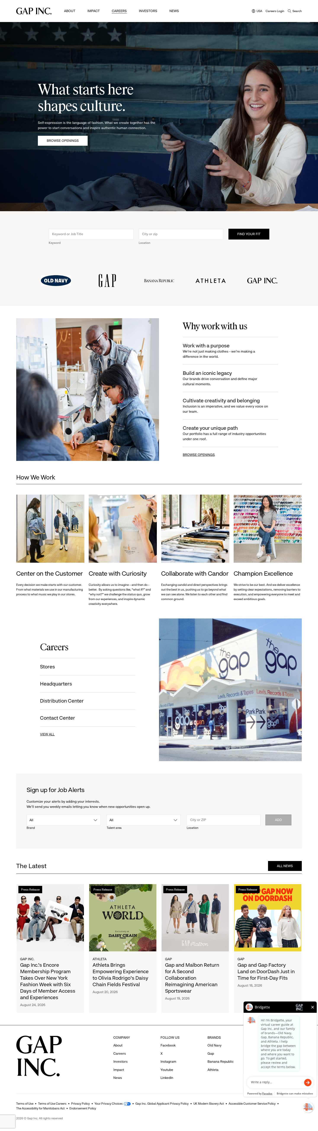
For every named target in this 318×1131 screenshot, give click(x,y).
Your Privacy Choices (109, 1103)
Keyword (55, 242)
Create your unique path (224, 433)
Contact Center (57, 718)
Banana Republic (220, 1061)
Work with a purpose (219, 351)
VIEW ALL (47, 734)
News (174, 11)
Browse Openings (63, 141)
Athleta (99, 959)
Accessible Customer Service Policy (252, 1103)
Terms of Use (24, 1103)
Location (144, 242)
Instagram (168, 1061)
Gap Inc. (27, 959)
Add (278, 820)
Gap (168, 959)
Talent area (114, 827)
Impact (93, 11)
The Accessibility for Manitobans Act (40, 1108)
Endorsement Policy (82, 1108)
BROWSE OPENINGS (199, 455)
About (69, 11)
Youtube (167, 1070)
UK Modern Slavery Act (208, 1103)
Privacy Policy (80, 1103)
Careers (119, 11)
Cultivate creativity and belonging (225, 406)
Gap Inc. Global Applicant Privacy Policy (162, 1103)
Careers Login (275, 11)
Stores (47, 667)
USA (257, 11)
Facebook (168, 1045)
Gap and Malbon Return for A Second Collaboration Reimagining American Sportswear (192, 978)
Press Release (30, 889)
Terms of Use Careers (52, 1103)
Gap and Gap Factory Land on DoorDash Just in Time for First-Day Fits (266, 971)
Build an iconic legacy (220, 378)
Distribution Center (62, 701)
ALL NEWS (285, 866)
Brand (31, 827)
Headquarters (56, 684)
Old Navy (214, 1045)
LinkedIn (167, 1078)
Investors (148, 11)
